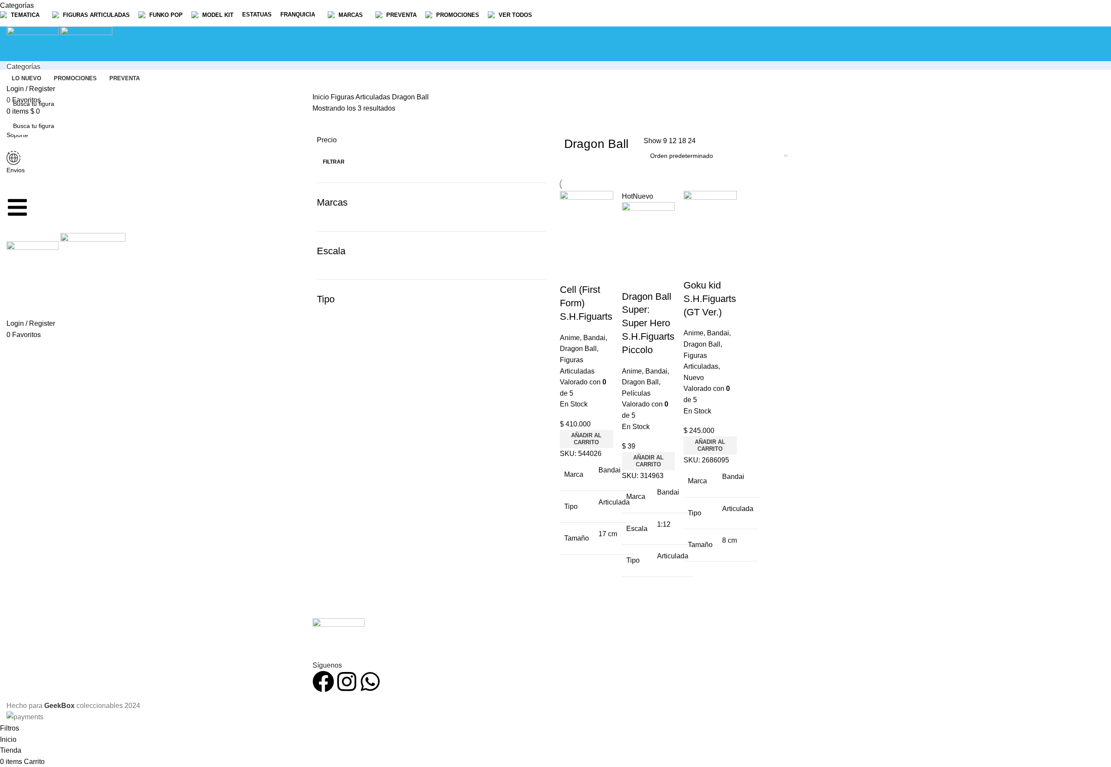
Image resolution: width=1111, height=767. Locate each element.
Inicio (321, 97)
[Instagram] (347, 681)
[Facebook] (323, 681)
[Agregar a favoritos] (594, 272)
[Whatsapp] (370, 681)
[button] (586, 439)
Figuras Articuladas (361, 97)
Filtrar (334, 162)
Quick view (571, 272)
